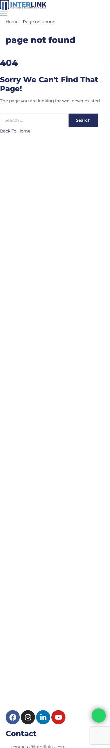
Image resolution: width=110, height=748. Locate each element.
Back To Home (15, 131)
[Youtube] (58, 717)
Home (12, 21)
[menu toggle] (3, 13)
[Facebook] (13, 717)
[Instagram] (28, 717)
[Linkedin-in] (43, 717)
